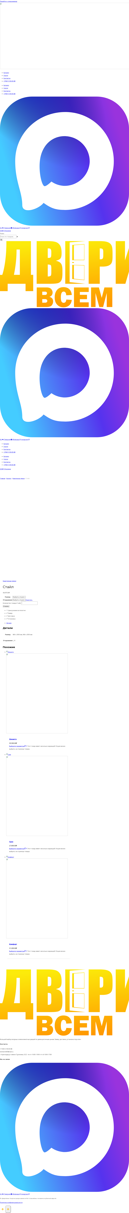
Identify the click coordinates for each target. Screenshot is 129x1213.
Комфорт (13, 944)
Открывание (7, 600)
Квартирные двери (9, 581)
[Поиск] (1, 240)
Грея (11, 842)
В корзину (6, 606)
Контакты (7, 78)
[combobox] (8, 236)
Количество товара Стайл (12, 603)
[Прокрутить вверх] (2, 1209)
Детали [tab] (8, 623)
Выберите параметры (16, 746)
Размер (7, 597)
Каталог (6, 73)
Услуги (6, 75)
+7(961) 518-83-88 (9, 81)
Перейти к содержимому (8, 1)
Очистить (29, 600)
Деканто (13, 739)
